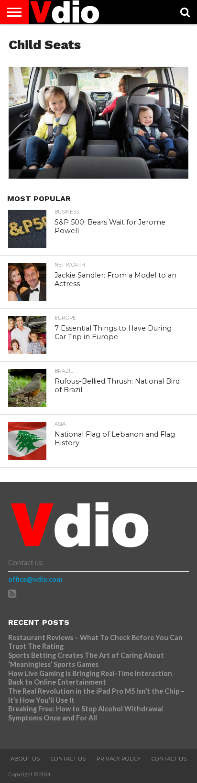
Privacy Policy (119, 758)
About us (25, 758)
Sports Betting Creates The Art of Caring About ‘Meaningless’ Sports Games (86, 659)
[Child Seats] (98, 175)
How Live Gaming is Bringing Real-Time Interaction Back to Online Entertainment (90, 677)
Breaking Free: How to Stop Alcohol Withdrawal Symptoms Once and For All (85, 713)
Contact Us (68, 758)
